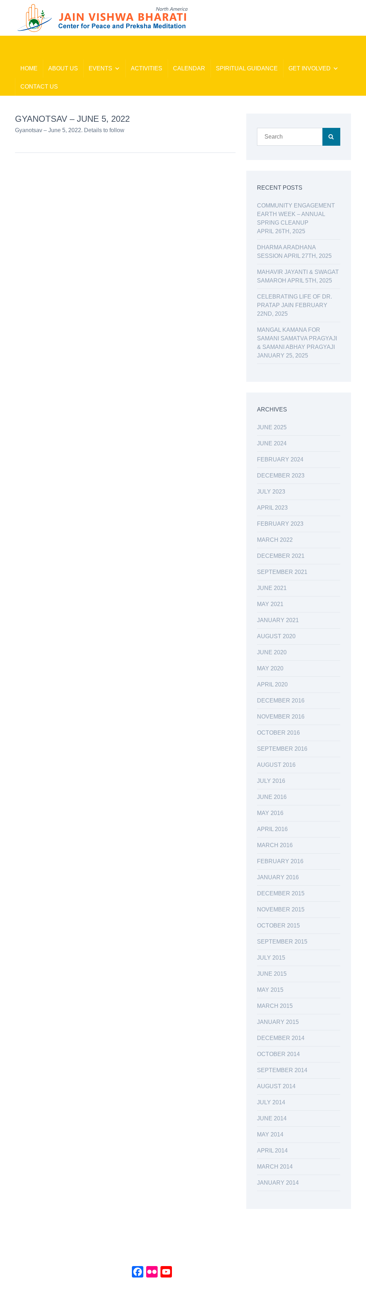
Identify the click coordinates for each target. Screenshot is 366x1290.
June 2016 (272, 797)
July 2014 (271, 1102)
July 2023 (271, 492)
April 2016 (272, 829)
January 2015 (278, 1022)
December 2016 (281, 701)
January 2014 (278, 1183)
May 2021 (270, 604)
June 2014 (272, 1118)
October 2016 (278, 733)
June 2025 (272, 427)
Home (29, 68)
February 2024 (280, 459)
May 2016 (270, 813)
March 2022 (275, 540)
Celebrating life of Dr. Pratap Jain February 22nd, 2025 (294, 305)
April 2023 (272, 508)
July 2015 (271, 958)
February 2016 (280, 861)
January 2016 (278, 877)
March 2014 (275, 1167)
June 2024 (272, 443)
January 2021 (278, 620)
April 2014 (272, 1151)
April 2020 (272, 684)
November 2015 (281, 909)
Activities (146, 68)
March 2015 (275, 1006)
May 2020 (270, 668)
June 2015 (272, 974)
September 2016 (282, 749)
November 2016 (281, 717)
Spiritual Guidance (247, 68)
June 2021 (272, 588)
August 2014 (276, 1086)
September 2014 (282, 1070)
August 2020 (276, 636)
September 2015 (282, 942)
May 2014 (270, 1134)
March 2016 (275, 845)
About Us (63, 68)
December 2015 (281, 893)
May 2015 (270, 990)
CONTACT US (39, 87)
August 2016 (276, 765)
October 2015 (278, 925)
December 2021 (281, 556)
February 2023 (280, 524)
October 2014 (278, 1054)
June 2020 (272, 652)
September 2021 (282, 572)
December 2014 (281, 1038)
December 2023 (281, 475)
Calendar (189, 68)
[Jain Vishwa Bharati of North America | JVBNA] (101, 18)
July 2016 (271, 781)
